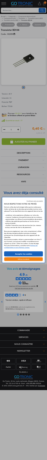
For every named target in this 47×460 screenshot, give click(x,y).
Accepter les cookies (23, 254)
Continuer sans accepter (35, 201)
